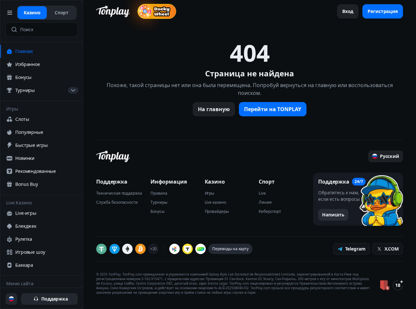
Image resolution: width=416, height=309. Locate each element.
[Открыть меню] (10, 12)
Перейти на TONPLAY (272, 109)
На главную (214, 109)
